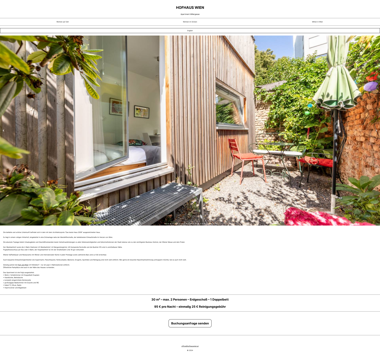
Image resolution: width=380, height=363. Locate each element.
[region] (190, 131)
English (190, 31)
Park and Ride (23, 265)
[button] (3, 130)
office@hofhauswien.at (190, 346)
